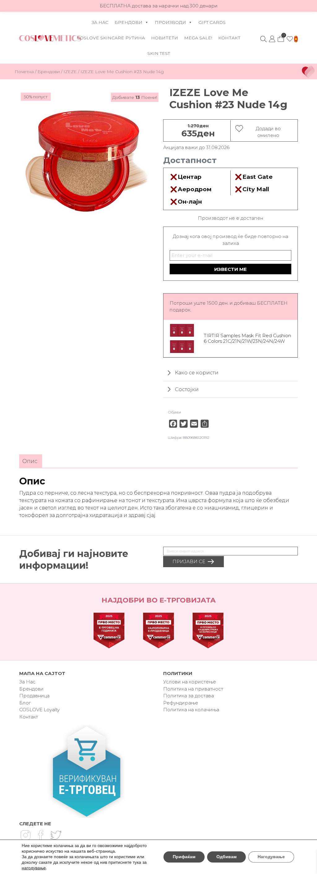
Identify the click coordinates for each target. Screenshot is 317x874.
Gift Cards (212, 22)
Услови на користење (189, 682)
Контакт (229, 38)
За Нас (100, 22)
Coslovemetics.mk (50, 38)
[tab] (30, 461)
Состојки (187, 389)
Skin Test (158, 53)
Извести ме (230, 269)
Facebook (40, 835)
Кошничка (280, 37)
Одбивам (226, 857)
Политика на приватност (193, 689)
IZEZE (70, 71)
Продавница (34, 696)
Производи (170, 22)
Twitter (56, 835)
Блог (25, 703)
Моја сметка (272, 39)
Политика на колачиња (191, 710)
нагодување (34, 868)
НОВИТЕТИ (164, 38)
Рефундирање (180, 703)
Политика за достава (188, 696)
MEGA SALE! (198, 38)
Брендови (128, 22)
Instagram (25, 835)
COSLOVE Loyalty (39, 710)
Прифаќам (184, 857)
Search (263, 39)
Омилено (289, 39)
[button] (296, 39)
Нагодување (271, 857)
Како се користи (197, 372)
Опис (29, 461)
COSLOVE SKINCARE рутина (111, 38)
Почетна (24, 71)
